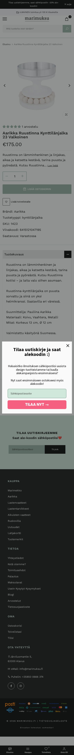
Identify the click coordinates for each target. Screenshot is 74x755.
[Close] (68, 345)
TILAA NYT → (37, 404)
